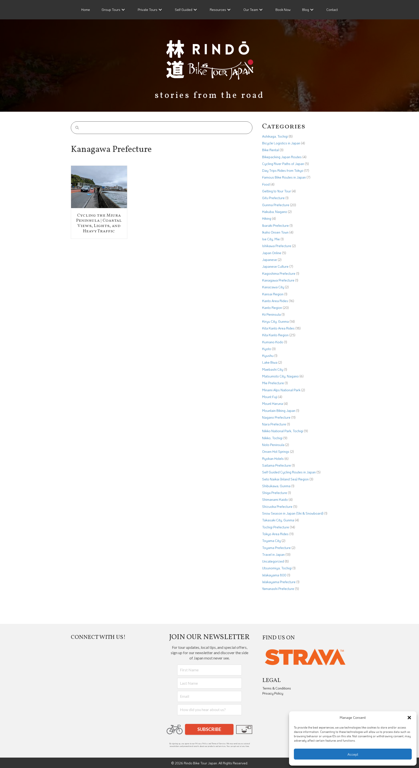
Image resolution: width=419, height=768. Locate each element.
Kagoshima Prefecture (278, 273)
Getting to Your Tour (276, 191)
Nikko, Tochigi (272, 438)
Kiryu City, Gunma (275, 321)
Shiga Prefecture (274, 492)
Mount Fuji (269, 396)
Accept (352, 754)
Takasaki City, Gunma (278, 520)
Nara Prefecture (274, 424)
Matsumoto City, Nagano (280, 376)
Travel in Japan (273, 554)
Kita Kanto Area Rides (278, 328)
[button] (409, 717)
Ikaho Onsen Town (275, 232)
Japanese (269, 259)
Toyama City (271, 540)
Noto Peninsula (273, 444)
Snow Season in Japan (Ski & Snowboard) (292, 513)
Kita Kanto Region (275, 335)
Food (266, 184)
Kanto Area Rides (275, 300)
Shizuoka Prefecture (277, 506)
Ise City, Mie (271, 239)
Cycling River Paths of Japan (283, 163)
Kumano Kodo (272, 342)
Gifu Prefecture (273, 198)
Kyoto (266, 348)
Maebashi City (272, 369)
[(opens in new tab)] (305, 656)
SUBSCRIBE (209, 729)
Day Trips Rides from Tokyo (282, 170)
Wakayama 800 (274, 575)
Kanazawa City (273, 287)
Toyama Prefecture (276, 547)
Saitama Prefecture (276, 465)
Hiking (266, 218)
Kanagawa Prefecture (278, 280)
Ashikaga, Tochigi (275, 136)
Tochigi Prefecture (275, 527)
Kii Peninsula (271, 314)
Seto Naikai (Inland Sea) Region (285, 479)
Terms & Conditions (276, 688)
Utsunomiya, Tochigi (277, 568)
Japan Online (271, 253)
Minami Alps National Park (281, 390)
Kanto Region (272, 307)
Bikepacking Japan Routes (282, 157)
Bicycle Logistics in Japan (281, 143)
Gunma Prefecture (275, 205)
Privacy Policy (272, 693)
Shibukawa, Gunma (276, 486)
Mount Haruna (272, 403)
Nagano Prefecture (276, 417)
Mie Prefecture (273, 383)
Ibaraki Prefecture (275, 225)
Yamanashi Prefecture (278, 588)
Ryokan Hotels (273, 458)
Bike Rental (270, 150)
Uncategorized (273, 561)
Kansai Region (272, 294)
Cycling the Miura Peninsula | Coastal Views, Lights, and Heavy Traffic (99, 223)
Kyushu (268, 355)
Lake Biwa (269, 362)
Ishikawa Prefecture (276, 245)
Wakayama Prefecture (279, 582)
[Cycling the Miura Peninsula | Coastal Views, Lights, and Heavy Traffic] (99, 186)
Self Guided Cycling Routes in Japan (289, 472)
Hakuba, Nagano (274, 211)
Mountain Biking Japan (278, 410)
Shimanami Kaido (275, 499)
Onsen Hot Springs (275, 451)
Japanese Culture (275, 266)
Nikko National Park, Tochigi (282, 431)
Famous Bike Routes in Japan (284, 177)
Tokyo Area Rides (275, 534)
